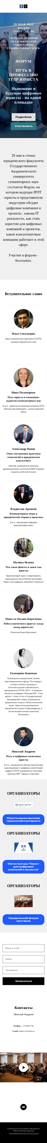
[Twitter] (25, 6)
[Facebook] (21, 6)
